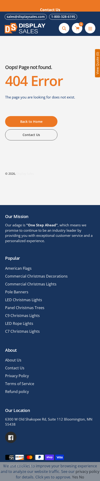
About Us (13, 360)
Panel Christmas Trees (24, 307)
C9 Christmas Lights (22, 315)
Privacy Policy (17, 375)
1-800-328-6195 (63, 16)
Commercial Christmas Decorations (36, 276)
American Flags (18, 268)
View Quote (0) (97, 63)
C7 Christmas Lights (22, 331)
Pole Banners (16, 291)
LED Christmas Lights (23, 299)
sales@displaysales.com (26, 16)
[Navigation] (90, 28)
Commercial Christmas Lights (31, 284)
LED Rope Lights (19, 323)
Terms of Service (19, 383)
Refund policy (17, 391)
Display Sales (25, 173)
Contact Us (14, 367)
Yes (75, 477)
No (81, 477)
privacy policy (87, 471)
